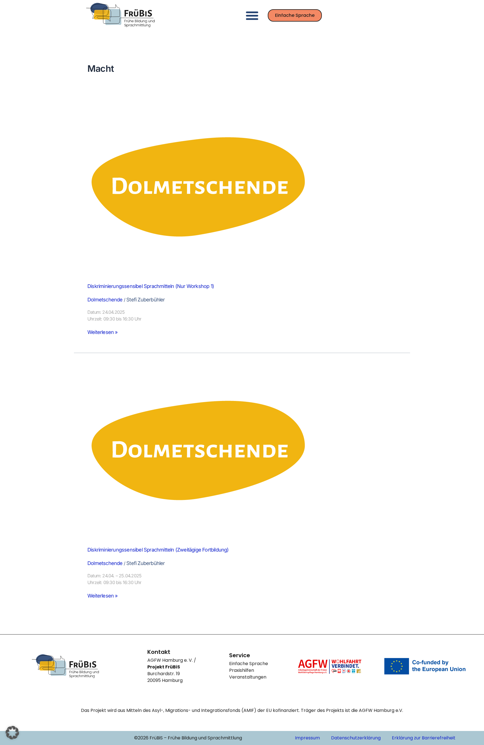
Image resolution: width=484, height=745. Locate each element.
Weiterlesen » (102, 332)
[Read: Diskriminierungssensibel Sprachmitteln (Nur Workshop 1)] (199, 187)
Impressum (307, 738)
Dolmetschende (105, 300)
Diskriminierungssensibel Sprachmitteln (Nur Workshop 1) (150, 286)
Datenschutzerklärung (356, 738)
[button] (252, 15)
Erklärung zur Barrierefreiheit (423, 738)
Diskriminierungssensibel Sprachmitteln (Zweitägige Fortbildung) (158, 550)
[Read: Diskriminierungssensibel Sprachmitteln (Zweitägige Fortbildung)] (199, 450)
